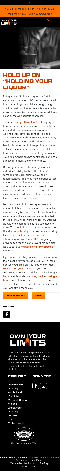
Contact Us (21, 459)
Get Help (13, 415)
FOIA (25, 466)
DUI (36, 239)
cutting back (36, 276)
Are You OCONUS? (40, 13)
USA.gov (33, 466)
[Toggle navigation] (56, 20)
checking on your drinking (18, 268)
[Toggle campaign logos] (30, 2)
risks (38, 295)
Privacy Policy (35, 459)
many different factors (27, 122)
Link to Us (33, 463)
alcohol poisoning (18, 231)
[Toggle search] (48, 19)
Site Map (44, 463)
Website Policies (18, 463)
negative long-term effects (36, 246)
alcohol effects (15, 295)
